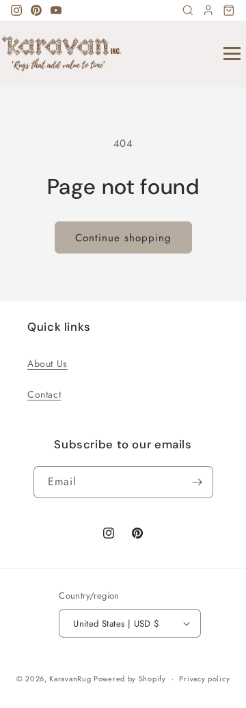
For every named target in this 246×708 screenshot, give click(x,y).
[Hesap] (208, 10)
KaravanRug (70, 678)
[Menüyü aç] (232, 54)
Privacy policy (204, 678)
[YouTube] (56, 10)
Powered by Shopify (130, 678)
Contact (44, 394)
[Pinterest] (36, 10)
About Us (47, 363)
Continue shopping (123, 237)
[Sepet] (229, 10)
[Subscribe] (197, 482)
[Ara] (188, 10)
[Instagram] (16, 10)
